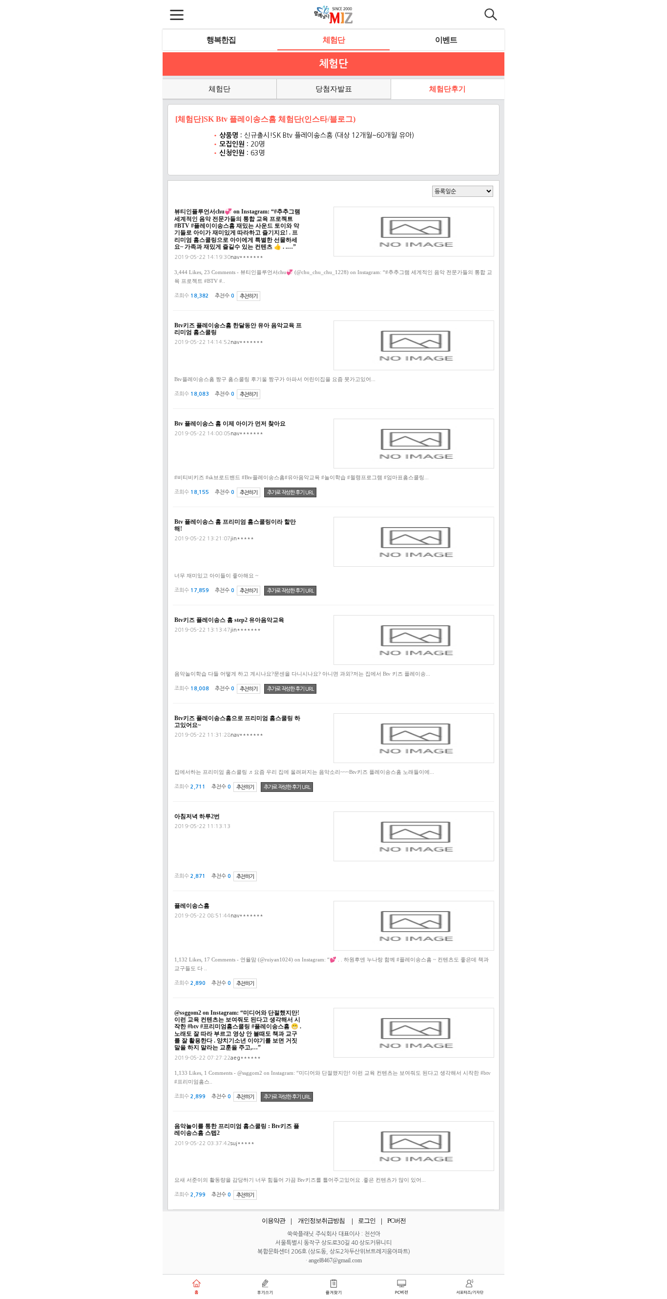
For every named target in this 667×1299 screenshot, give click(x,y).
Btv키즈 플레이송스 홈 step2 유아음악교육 (229, 620)
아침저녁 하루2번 (197, 816)
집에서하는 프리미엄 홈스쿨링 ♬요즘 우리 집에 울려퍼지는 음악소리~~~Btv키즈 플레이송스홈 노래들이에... (304, 772)
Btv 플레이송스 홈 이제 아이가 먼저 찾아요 (230, 423)
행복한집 (221, 40)
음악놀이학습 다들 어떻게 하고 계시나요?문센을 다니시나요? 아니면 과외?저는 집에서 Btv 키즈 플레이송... (302, 674)
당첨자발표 (333, 89)
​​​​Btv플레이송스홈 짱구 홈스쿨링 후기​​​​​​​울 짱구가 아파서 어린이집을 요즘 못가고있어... (274, 379)
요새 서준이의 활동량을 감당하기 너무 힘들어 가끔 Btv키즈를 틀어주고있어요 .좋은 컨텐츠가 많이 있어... (300, 1180)
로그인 (366, 1220)
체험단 (334, 40)
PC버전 (396, 1220)
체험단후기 (447, 89)
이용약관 (273, 1220)
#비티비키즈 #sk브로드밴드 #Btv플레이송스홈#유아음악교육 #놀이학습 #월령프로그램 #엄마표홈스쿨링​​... (301, 477)
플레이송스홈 (191, 905)
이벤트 (446, 40)
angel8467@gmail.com (335, 1260)
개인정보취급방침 (321, 1220)
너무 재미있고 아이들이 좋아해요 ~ (216, 575)
